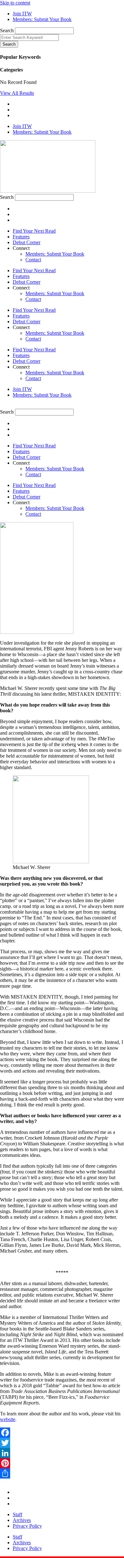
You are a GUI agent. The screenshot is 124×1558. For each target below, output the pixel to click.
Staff (17, 1514)
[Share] (62, 1473)
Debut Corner (26, 242)
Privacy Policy (27, 1526)
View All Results (17, 93)
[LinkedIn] (62, 1453)
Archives (22, 1520)
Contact (33, 259)
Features (21, 236)
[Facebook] (62, 1432)
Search (7, 30)
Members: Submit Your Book (54, 254)
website (7, 1419)
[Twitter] (62, 1443)
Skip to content (15, 2)
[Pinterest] (62, 1463)
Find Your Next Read (34, 231)
